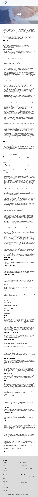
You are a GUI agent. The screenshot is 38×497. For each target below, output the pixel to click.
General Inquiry (5, 487)
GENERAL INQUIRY (7, 401)
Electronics (21, 464)
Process (4, 479)
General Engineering (23, 462)
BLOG (4, 156)
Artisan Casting (22, 467)
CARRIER (5, 394)
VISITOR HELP (7, 407)
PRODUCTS (5, 40)
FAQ (5, 380)
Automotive (5, 462)
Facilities (4, 482)
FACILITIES (5, 164)
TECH (5, 290)
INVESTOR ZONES (6, 257)
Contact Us (6, 432)
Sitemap (28, 494)
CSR (5, 352)
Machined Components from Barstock (26, 468)
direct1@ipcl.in (8, 449)
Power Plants (5, 467)
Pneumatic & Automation (23, 465)
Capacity (4, 488)
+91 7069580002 (18, 448)
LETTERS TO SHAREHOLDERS (10, 265)
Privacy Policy (5, 490)
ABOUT (5, 315)
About (4, 478)
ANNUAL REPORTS (7, 269)
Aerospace (4, 464)
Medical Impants (5, 470)
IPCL (5, 317)
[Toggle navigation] (36, 3)
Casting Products (5, 481)
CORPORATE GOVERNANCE (9, 274)
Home (4, 476)
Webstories (6, 451)
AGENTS (5, 420)
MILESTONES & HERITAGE (9, 358)
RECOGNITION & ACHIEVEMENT (11, 332)
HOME (4, 27)
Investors (4, 484)
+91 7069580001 (12, 448)
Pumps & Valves (5, 468)
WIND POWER (6, 284)
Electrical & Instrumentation (7, 471)
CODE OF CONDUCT (8, 373)
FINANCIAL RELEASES (8, 259)
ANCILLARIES (6, 279)
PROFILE (6, 345)
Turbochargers (5, 465)
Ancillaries (4, 485)
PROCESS (5, 141)
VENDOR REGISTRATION (9, 412)
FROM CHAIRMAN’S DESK (9, 339)
